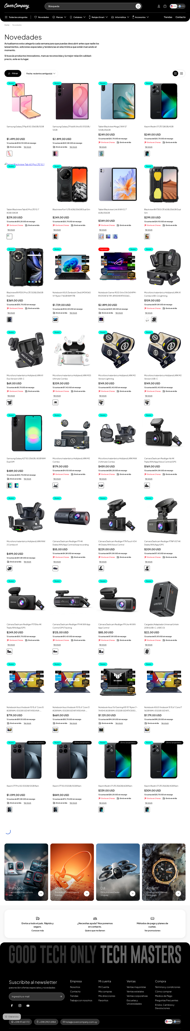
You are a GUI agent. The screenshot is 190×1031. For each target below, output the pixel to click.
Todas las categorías (18, 17)
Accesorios (140, 17)
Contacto (181, 17)
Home (6, 25)
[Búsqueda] (138, 6)
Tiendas (168, 17)
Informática (120, 17)
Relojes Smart (98, 17)
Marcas (59, 17)
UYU (182, 6)
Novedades (43, 17)
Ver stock (27, 147)
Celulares (77, 17)
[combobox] (92, 6)
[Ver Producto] (118, 184)
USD (175, 6)
